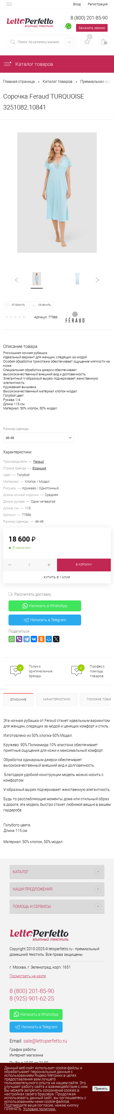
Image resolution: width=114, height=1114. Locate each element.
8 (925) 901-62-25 (32, 998)
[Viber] (19, 639)
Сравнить (44, 305)
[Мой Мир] (49, 639)
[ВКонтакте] (34, 639)
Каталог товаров (33, 64)
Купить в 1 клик (57, 577)
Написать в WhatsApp (48, 606)
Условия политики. (39, 1109)
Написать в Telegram (48, 620)
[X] (56, 639)
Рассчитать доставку (32, 594)
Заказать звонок (91, 28)
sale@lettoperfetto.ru (45, 1041)
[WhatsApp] (11, 639)
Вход (77, 4)
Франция (39, 468)
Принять (101, 1089)
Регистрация (98, 4)
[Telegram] (26, 639)
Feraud (38, 462)
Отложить (18, 305)
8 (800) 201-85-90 (89, 18)
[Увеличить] (57, 192)
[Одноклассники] (41, 639)
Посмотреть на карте (28, 976)
